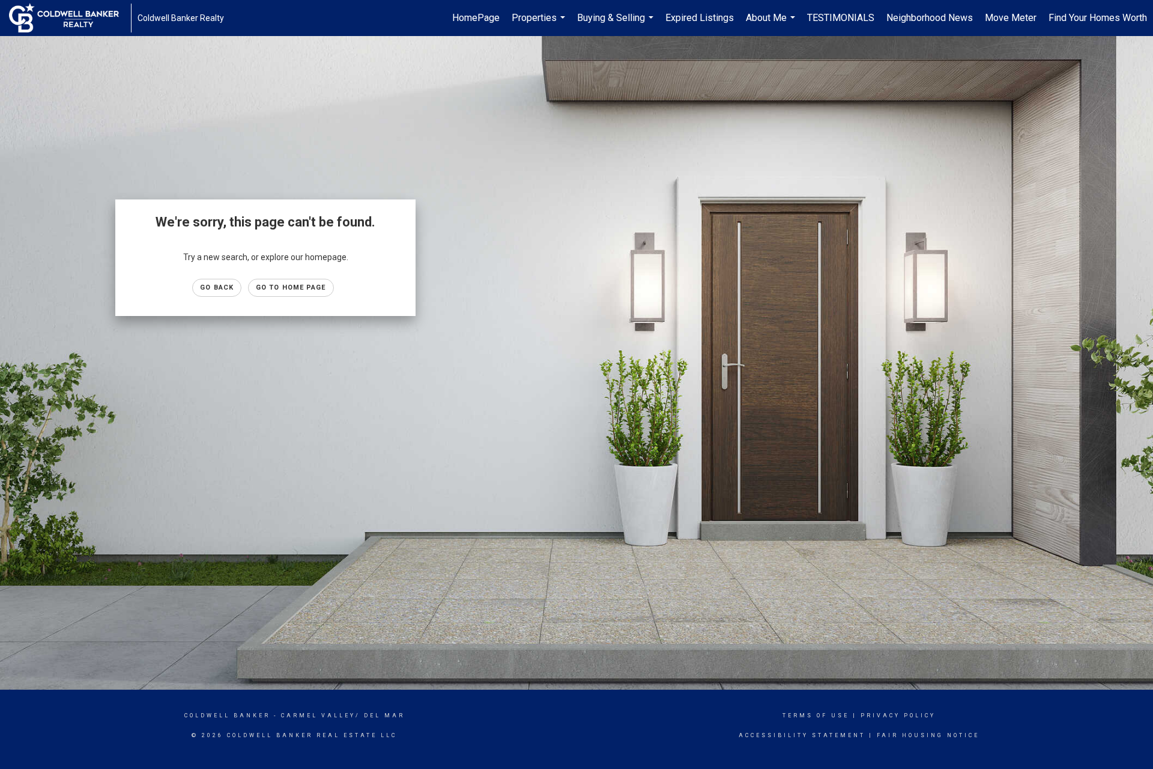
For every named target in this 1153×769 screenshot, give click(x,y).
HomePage (476, 17)
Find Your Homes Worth (1098, 17)
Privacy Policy (898, 716)
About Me (772, 24)
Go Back (217, 287)
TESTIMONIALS (840, 17)
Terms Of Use (815, 716)
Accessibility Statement (802, 735)
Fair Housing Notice (928, 735)
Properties (540, 24)
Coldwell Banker (227, 716)
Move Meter (1010, 17)
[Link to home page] (70, 18)
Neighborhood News (929, 17)
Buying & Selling (616, 24)
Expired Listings (699, 17)
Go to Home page (291, 287)
